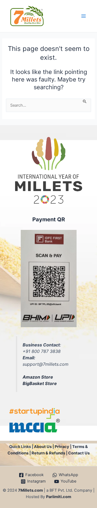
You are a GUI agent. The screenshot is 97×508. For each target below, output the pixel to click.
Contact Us (79, 453)
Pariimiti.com (58, 496)
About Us (43, 446)
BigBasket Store (40, 383)
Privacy (62, 446)
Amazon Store (38, 377)
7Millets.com (30, 490)
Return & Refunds (48, 453)
